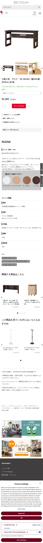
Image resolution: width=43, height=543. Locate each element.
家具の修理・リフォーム (9, 475)
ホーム (4, 406)
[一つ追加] (9, 105)
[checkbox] (38, 532)
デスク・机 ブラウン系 (9, 258)
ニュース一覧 (6, 468)
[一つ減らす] (9, 107)
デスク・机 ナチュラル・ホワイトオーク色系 (15, 261)
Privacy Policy (21, 509)
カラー (4, 89)
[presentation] (1, 68)
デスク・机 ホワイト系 (9, 264)
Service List (7, 528)
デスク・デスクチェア (30, 406)
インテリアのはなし (7, 471)
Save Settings (21, 540)
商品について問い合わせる (11, 129)
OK (21, 518)
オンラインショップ (15, 406)
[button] (17, 313)
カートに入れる (19, 106)
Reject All (21, 513)
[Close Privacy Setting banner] (40, 483)
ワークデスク (6, 408)
